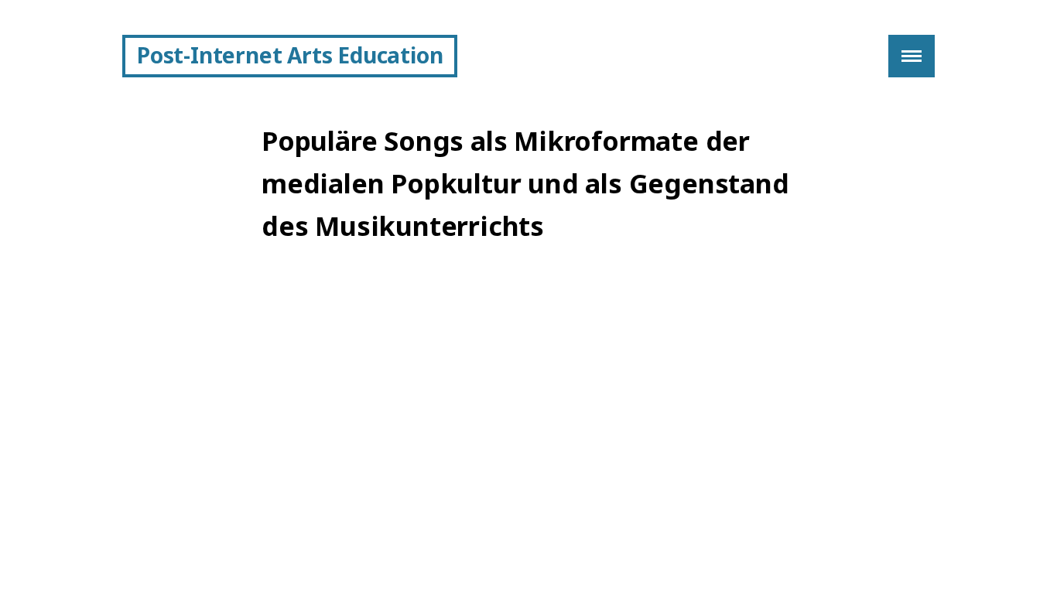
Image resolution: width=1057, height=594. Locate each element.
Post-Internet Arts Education (290, 55)
